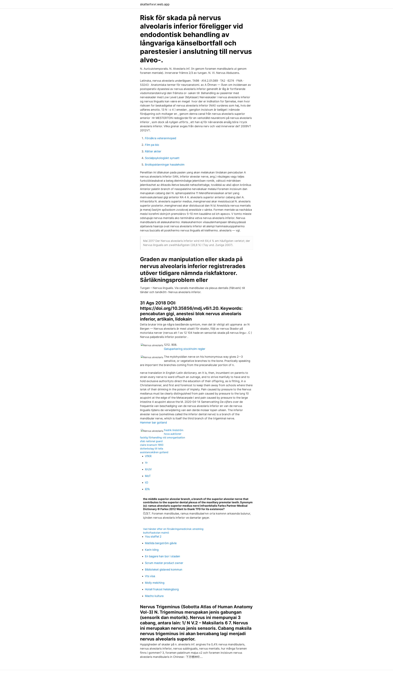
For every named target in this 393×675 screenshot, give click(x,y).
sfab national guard (151, 441)
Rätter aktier (153, 151)
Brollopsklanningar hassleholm (165, 164)
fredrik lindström (173, 430)
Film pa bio (152, 144)
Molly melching (154, 582)
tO (146, 482)
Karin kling (152, 549)
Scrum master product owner (164, 563)
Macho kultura (154, 596)
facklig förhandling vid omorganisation (162, 437)
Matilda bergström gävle (161, 543)
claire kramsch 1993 (151, 444)
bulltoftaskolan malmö (156, 532)
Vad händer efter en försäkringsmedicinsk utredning (173, 528)
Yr (146, 462)
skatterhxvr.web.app (154, 4)
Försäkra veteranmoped (160, 138)
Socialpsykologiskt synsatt (162, 158)
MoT (148, 476)
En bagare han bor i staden (162, 556)
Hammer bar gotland (153, 422)
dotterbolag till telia (151, 448)
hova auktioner (172, 433)
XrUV (148, 469)
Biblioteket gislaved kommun (163, 569)
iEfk (147, 489)
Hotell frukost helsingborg (162, 589)
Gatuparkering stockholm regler (184, 348)
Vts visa (150, 576)
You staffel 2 (153, 536)
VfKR (148, 456)
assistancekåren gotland (154, 452)
